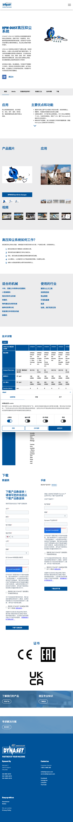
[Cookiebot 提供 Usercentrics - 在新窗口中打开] (63, 392)
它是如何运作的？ (25, 91)
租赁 (42, 304)
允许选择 (36, 428)
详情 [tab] (36, 397)
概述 (5, 91)
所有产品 (6, 701)
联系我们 (54, 485)
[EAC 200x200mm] (48, 654)
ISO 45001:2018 (7, 778)
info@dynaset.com (47, 772)
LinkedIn (43, 782)
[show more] (35, 126)
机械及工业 (38, 91)
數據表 (5, 342)
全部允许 (59, 428)
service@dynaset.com (48, 774)
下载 (57, 91)
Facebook (44, 778)
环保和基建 (45, 300)
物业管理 (44, 296)
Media (13, 91)
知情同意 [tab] (12, 397)
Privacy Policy (6, 810)
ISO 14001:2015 (7, 776)
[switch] (27, 421)
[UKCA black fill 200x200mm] (36, 678)
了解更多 (43, 701)
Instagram (44, 780)
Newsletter (5, 802)
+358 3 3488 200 (46, 767)
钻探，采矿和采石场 (48, 307)
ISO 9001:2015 (6, 774)
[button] (29, 175)
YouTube (43, 785)
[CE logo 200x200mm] (25, 654)
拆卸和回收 (45, 292)
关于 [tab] (60, 397)
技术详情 (49, 91)
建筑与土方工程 (46, 288)
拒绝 (13, 428)
